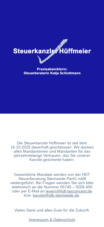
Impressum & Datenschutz (52, 219)
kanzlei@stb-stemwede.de (56, 195)
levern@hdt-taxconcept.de (69, 191)
